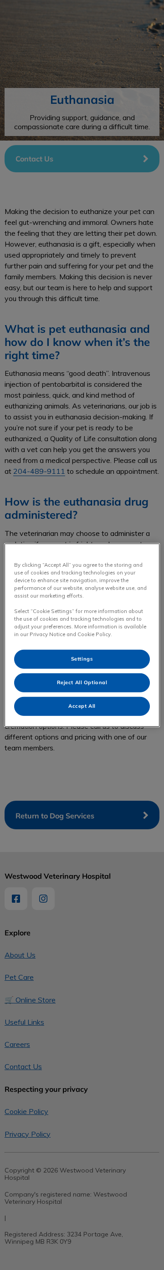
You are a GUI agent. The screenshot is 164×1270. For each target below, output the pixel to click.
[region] (82, 635)
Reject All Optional (82, 682)
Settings (82, 659)
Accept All (82, 706)
